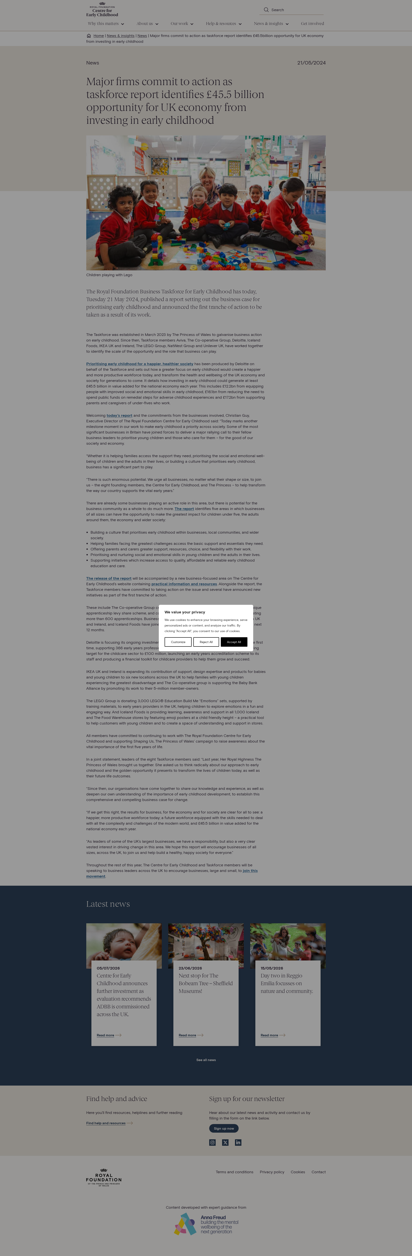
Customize (178, 642)
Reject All (206, 642)
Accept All (234, 642)
